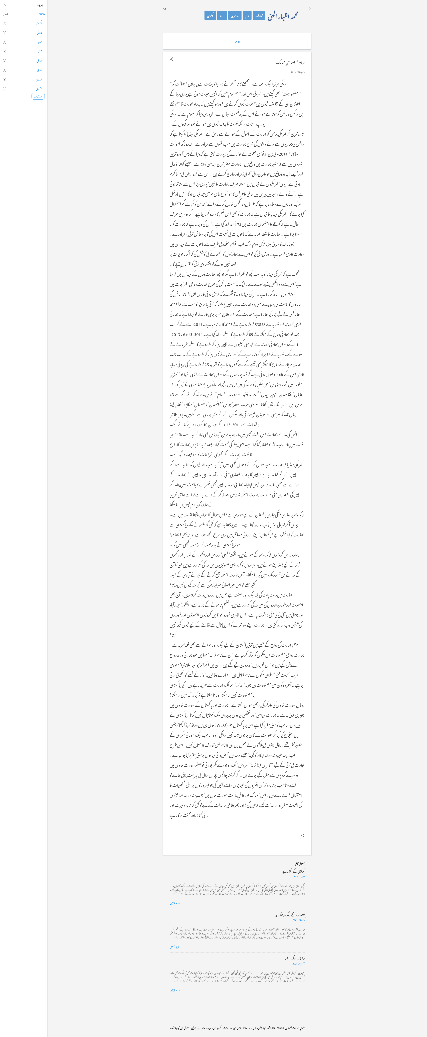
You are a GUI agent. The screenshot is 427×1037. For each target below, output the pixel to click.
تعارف (259, 15)
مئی (40, 50)
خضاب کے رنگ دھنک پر (290, 914)
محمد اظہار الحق (283, 15)
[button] (172, 59)
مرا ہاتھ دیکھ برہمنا (294, 958)
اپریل (39, 60)
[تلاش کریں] (165, 9)
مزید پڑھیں (175, 902)
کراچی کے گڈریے (294, 871)
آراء (222, 15)
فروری (39, 78)
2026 (42, 13)
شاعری (235, 15)
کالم (247, 15)
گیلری (210, 15)
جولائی (39, 32)
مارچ (39, 69)
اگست (39, 22)
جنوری (39, 88)
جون (40, 41)
